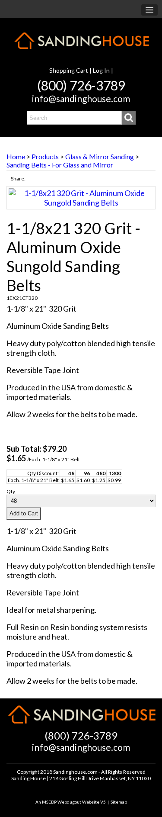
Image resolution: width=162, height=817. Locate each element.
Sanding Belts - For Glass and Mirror (59, 165)
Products (45, 156)
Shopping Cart (68, 70)
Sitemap (119, 801)
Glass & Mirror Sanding (99, 156)
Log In (101, 70)
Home (15, 156)
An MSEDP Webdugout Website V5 (70, 801)
